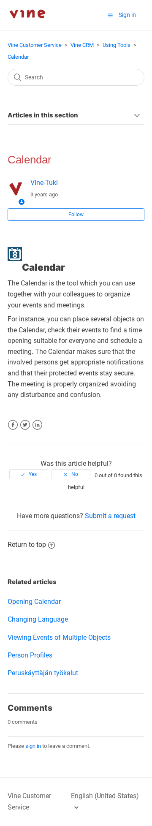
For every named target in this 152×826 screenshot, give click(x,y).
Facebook (13, 425)
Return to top (27, 545)
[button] (110, 15)
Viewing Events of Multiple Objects (59, 637)
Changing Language (38, 619)
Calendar (18, 57)
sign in (33, 746)
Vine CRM (82, 45)
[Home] (27, 26)
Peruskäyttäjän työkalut (43, 673)
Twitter (25, 425)
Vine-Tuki (44, 183)
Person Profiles (30, 655)
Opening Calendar (34, 602)
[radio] (28, 474)
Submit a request (110, 516)
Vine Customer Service (35, 45)
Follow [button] (76, 214)
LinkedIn (37, 425)
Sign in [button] (127, 14)
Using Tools (116, 45)
